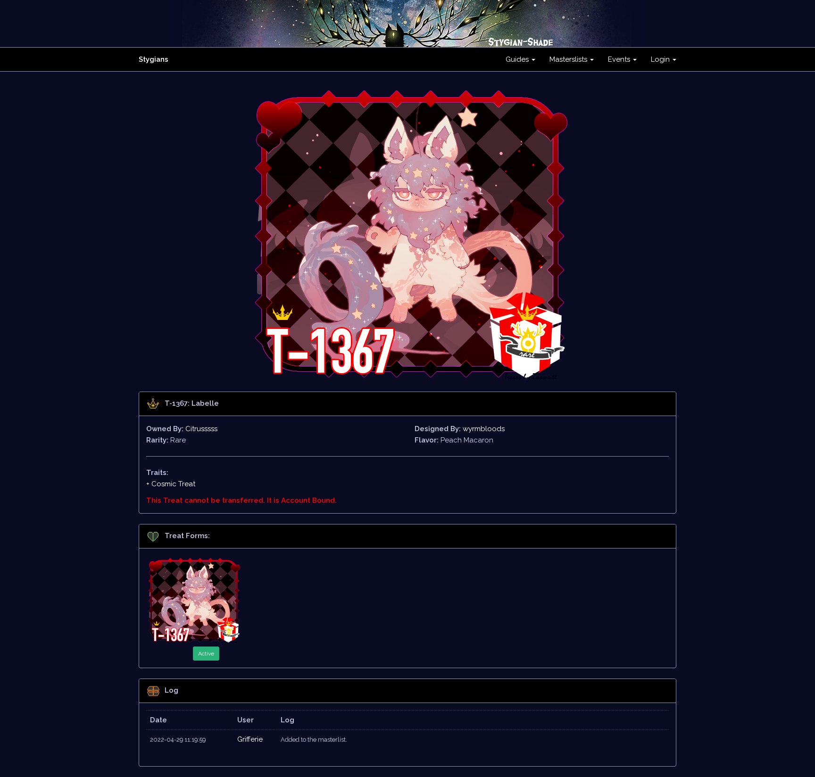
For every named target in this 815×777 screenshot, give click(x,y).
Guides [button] (518, 59)
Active (206, 653)
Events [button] (620, 59)
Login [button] (661, 59)
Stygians (153, 59)
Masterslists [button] (569, 59)
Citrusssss (201, 429)
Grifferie (250, 739)
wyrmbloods (484, 429)
